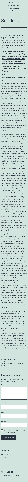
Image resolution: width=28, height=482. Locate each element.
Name (3, 403)
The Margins (14, 3)
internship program (11, 239)
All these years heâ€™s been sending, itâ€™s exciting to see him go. (14, 77)
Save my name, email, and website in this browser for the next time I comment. (15, 431)
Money (3, 365)
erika (4, 361)
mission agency (6, 93)
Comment (4, 385)
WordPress (17, 475)
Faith (11, 363)
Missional (20, 363)
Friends (15, 363)
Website (3, 421)
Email (3, 412)
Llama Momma (21, 45)
